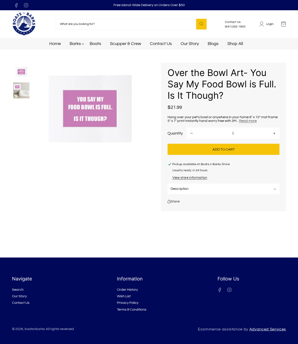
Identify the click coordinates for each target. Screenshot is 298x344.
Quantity (175, 133)
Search (18, 289)
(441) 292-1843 (235, 26)
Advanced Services (267, 329)
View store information (189, 177)
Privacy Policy (128, 302)
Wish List (124, 296)
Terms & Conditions (131, 309)
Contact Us (20, 302)
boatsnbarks (35, 329)
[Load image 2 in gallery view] (21, 90)
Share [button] (175, 201)
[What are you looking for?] (201, 24)
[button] (75, 44)
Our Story (19, 296)
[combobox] (131, 24)
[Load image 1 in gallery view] (21, 72)
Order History (127, 289)
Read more (248, 121)
